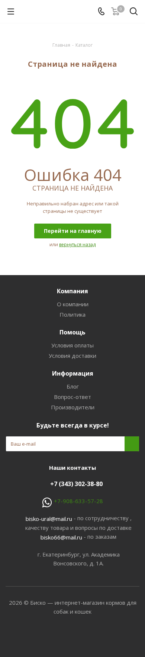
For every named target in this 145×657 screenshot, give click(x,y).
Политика (72, 314)
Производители (72, 407)
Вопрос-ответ (72, 396)
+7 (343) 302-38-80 (76, 484)
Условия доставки (72, 355)
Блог (73, 386)
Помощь (72, 332)
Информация (72, 373)
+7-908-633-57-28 (78, 501)
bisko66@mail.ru (61, 537)
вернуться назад (77, 244)
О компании (72, 304)
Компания (72, 291)
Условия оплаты (72, 345)
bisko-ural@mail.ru (49, 518)
